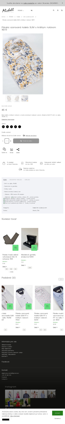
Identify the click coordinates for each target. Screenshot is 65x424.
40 (6, 269)
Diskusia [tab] (27, 179)
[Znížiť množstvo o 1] (3, 141)
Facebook (4, 377)
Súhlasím (57, 413)
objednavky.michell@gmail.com (10, 373)
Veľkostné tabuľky (6, 344)
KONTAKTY (5, 356)
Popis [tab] (5, 179)
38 (11, 269)
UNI (30, 267)
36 (15, 269)
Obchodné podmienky (8, 350)
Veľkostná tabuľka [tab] (15, 179)
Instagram (4, 379)
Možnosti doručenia (31, 135)
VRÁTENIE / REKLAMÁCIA (8, 354)
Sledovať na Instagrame (14, 408)
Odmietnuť (58, 418)
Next (62, 279)
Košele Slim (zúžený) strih (40, 208)
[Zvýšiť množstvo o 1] (10, 141)
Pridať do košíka (27, 141)
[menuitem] (21, 10)
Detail (4, 266)
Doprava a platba (7, 346)
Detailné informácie (8, 119)
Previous (60, 279)
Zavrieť (57, 155)
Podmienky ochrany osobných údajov (12, 352)
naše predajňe (28, 3)
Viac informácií (15, 416)
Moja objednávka (6, 348)
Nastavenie (6, 419)
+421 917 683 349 (6, 375)
